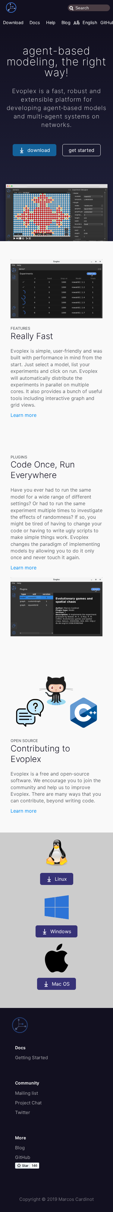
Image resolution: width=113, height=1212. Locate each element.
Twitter (22, 1112)
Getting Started (31, 1057)
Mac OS (61, 984)
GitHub (22, 1157)
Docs (35, 22)
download (38, 150)
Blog (66, 22)
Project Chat (28, 1103)
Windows (60, 931)
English (90, 22)
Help (50, 22)
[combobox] (89, 8)
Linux (61, 879)
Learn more (23, 415)
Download (13, 22)
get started (81, 150)
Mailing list (26, 1093)
